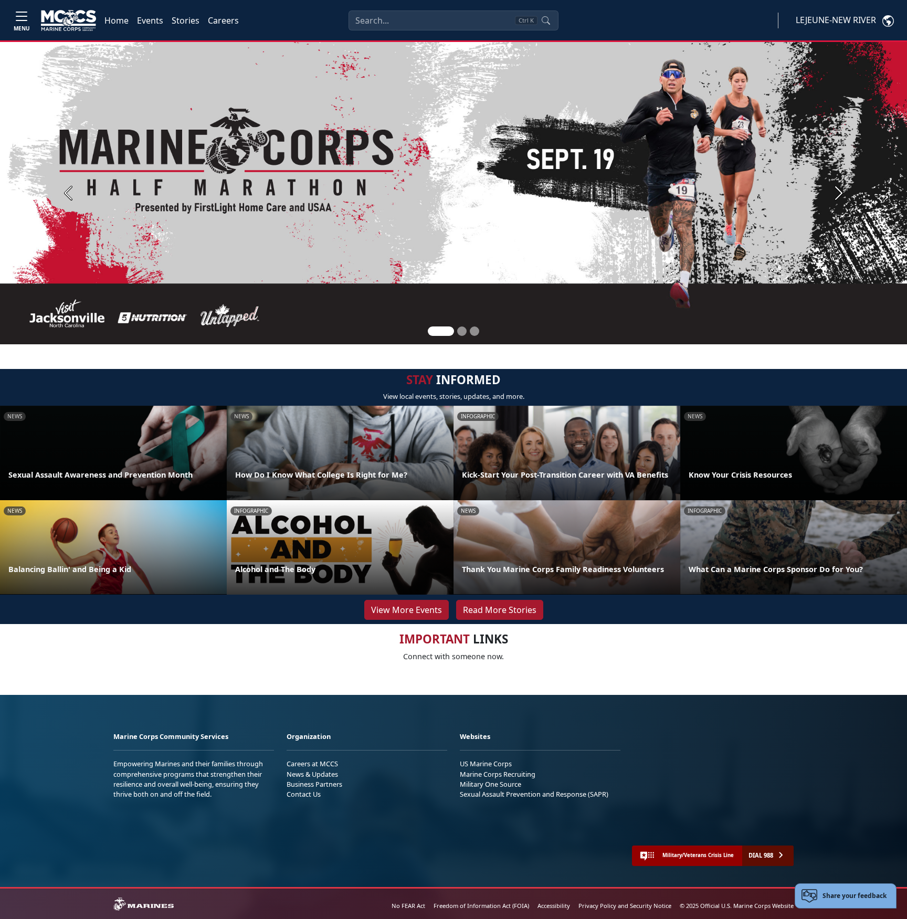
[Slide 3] (474, 331)
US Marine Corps (486, 763)
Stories (185, 20)
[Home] (68, 20)
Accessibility (553, 906)
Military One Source (490, 784)
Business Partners (314, 784)
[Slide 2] (462, 331)
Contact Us (304, 794)
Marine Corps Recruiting (497, 774)
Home (116, 20)
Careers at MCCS (312, 763)
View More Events (406, 610)
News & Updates (312, 774)
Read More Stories (499, 610)
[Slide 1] (441, 331)
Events (150, 20)
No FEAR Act (408, 906)
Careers (223, 20)
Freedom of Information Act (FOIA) (481, 906)
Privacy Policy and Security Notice (624, 906)
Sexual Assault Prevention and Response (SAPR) (534, 794)
